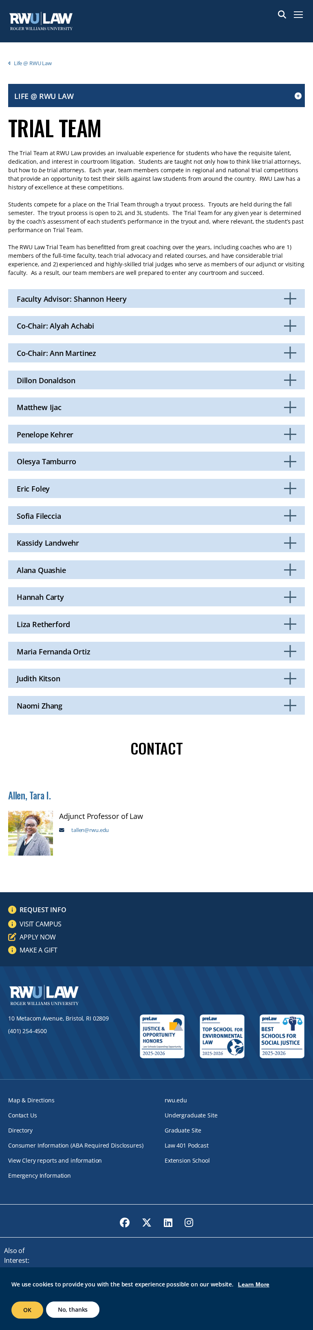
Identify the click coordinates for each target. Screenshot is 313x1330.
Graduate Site (183, 1130)
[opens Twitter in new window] (147, 1222)
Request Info (43, 909)
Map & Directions (31, 1100)
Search (282, 15)
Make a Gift (38, 950)
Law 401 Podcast (187, 1145)
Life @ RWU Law (33, 63)
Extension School (187, 1160)
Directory (20, 1130)
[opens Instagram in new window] (189, 1222)
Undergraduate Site (191, 1115)
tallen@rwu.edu (90, 830)
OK (27, 1310)
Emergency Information (39, 1175)
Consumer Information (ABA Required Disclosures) (75, 1145)
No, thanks (73, 1309)
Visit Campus (41, 924)
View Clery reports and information (55, 1160)
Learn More (253, 1284)
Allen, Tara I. (29, 795)
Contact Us (22, 1115)
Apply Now (38, 937)
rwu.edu (176, 1100)
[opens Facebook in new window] (125, 1222)
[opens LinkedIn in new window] (168, 1222)
